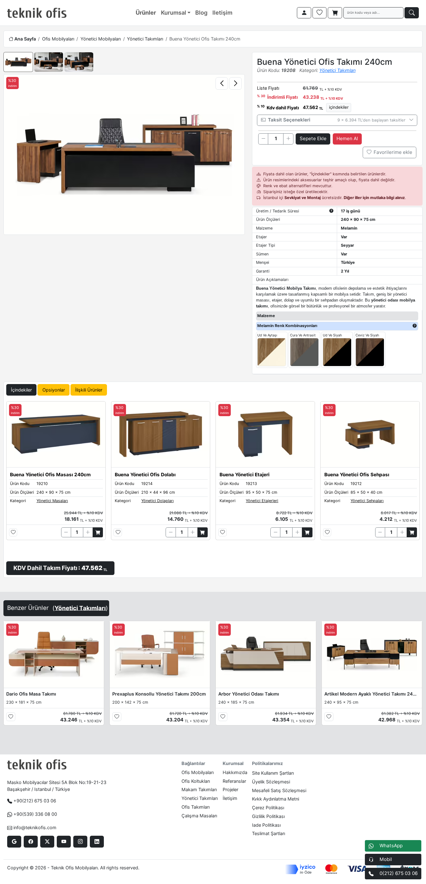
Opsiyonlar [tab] (53, 389)
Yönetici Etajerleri (262, 500)
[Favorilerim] (319, 12)
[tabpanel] (213, 488)
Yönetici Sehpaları (367, 500)
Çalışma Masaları (199, 815)
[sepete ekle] (98, 532)
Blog (201, 12)
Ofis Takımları (196, 807)
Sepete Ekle (313, 138)
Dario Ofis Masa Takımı (31, 693)
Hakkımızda (235, 772)
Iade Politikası (266, 825)
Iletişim (222, 12)
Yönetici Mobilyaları (100, 38)
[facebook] (31, 842)
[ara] (411, 12)
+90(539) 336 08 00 (35, 814)
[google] (14, 842)
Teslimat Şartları (268, 833)
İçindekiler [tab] (21, 389)
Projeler (230, 789)
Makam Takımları (199, 789)
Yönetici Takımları (145, 38)
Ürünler (146, 12)
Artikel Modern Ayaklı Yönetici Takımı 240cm (372, 693)
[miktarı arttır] (288, 139)
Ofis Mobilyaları (58, 38)
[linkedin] (97, 842)
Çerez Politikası (268, 807)
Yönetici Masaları (52, 500)
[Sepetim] (335, 12)
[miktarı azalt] (263, 139)
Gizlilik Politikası (268, 816)
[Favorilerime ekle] (13, 532)
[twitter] (47, 842)
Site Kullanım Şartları (273, 773)
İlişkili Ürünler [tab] (88, 389)
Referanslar (234, 781)
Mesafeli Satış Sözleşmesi (279, 790)
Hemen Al (347, 138)
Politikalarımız (267, 763)
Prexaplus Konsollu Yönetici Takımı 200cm (159, 693)
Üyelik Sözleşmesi (271, 781)
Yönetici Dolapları (157, 500)
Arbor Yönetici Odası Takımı (248, 693)
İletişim (230, 798)
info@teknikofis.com (34, 827)
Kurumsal (173, 12)
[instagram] (80, 842)
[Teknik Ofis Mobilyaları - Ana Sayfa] (36, 13)
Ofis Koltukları (196, 781)
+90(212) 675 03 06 (34, 800)
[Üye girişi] (304, 12)
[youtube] (64, 842)
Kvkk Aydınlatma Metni (275, 798)
